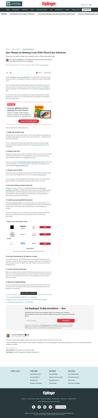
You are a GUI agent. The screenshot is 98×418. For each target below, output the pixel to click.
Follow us (40, 72)
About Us (24, 400)
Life (51, 9)
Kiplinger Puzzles (54, 381)
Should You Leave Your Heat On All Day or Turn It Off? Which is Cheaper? (27, 299)
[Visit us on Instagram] (44, 408)
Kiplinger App (34, 381)
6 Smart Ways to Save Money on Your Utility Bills (20, 302)
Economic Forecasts (73, 378)
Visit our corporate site (68, 414)
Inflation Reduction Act (22, 165)
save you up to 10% (39, 145)
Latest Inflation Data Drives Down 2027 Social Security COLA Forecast (56, 14)
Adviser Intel (59, 9)
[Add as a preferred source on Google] (60, 408)
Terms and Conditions (46, 400)
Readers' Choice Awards (56, 378)
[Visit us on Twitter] (33, 408)
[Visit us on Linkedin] (50, 408)
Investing (25, 9)
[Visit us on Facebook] (39, 408)
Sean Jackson (40, 59)
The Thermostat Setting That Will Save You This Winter (22, 297)
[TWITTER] (26, 335)
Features (30, 61)
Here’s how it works (44, 65)
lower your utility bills (23, 77)
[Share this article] (7, 72)
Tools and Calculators (74, 384)
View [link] (45, 227)
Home (7, 49)
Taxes (32, 9)
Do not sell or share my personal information (49, 403)
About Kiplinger (53, 375)
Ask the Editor (53, 384)
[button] (28, 227)
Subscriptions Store (35, 375)
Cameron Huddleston (17, 59)
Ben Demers (48, 59)
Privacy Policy (55, 400)
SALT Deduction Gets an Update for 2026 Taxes (22, 14)
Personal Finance (42, 9)
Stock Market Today (73, 375)
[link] (12, 227)
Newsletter (48, 72)
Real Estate (16, 49)
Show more (29, 248)
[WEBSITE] (28, 335)
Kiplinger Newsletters (36, 384)
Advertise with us (72, 400)
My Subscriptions (35, 378)
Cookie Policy (63, 400)
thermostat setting (17, 203)
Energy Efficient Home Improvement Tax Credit (31, 162)
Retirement (15, 9)
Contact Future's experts (33, 400)
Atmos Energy (42, 174)
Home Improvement (28, 49)
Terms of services (44, 325)
